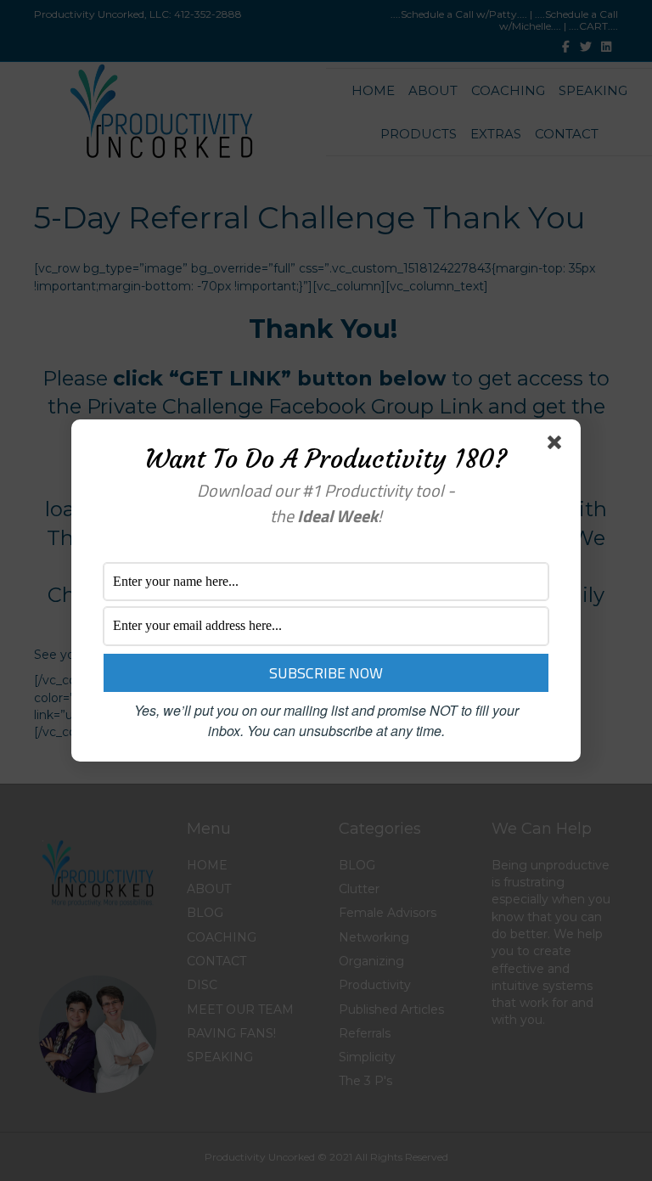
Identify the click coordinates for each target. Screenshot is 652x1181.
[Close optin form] (558, 446)
